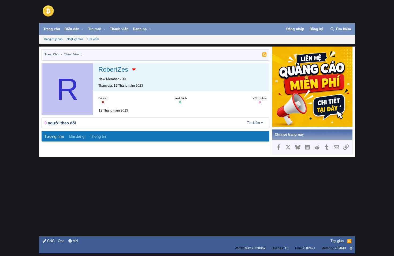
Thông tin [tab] (98, 136)
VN (75, 241)
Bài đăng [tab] (76, 136)
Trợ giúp (337, 241)
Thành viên (119, 29)
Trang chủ (51, 29)
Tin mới (94, 29)
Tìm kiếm (93, 39)
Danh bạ (140, 29)
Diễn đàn (72, 29)
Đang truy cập (53, 39)
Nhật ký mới (75, 39)
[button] (83, 29)
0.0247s (309, 248)
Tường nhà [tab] (54, 136)
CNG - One (55, 241)
